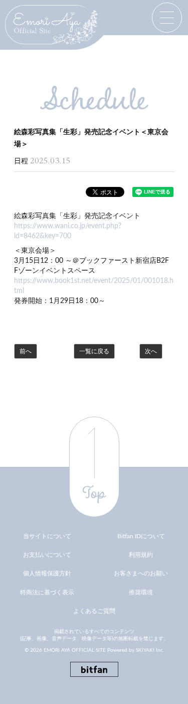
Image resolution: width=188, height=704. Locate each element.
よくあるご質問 (94, 611)
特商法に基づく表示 (47, 592)
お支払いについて (47, 555)
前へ (26, 351)
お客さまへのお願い (141, 573)
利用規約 (141, 555)
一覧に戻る (94, 351)
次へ (151, 351)
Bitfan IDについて (141, 536)
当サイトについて (47, 536)
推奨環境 (141, 592)
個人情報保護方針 (47, 573)
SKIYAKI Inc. (150, 650)
